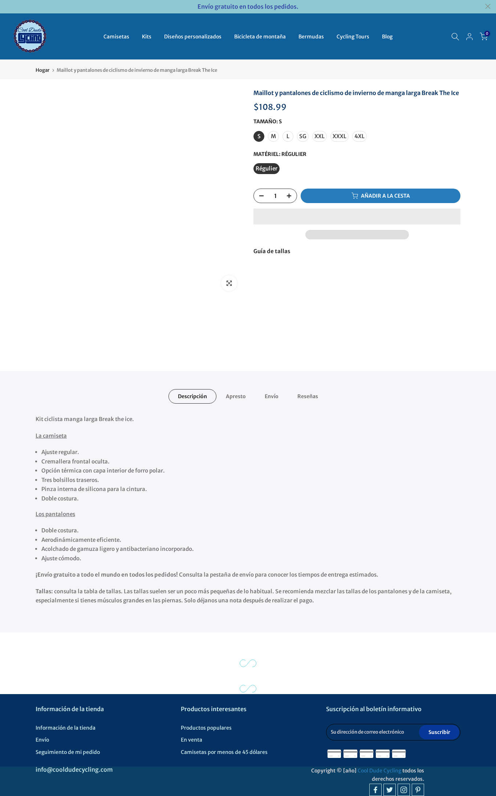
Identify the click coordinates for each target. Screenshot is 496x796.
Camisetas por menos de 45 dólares (224, 752)
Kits (146, 36)
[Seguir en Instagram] (404, 790)
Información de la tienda (65, 728)
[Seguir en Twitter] (389, 790)
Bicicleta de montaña (260, 36)
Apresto (236, 396)
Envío (272, 396)
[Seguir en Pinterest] (418, 790)
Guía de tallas (271, 251)
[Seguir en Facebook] (375, 790)
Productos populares (206, 728)
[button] (356, 216)
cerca (8, 6)
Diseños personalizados (192, 36)
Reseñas (307, 396)
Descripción (192, 396)
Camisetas (116, 36)
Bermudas (311, 36)
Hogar (42, 70)
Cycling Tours (353, 36)
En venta (191, 740)
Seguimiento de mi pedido (68, 752)
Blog (387, 36)
